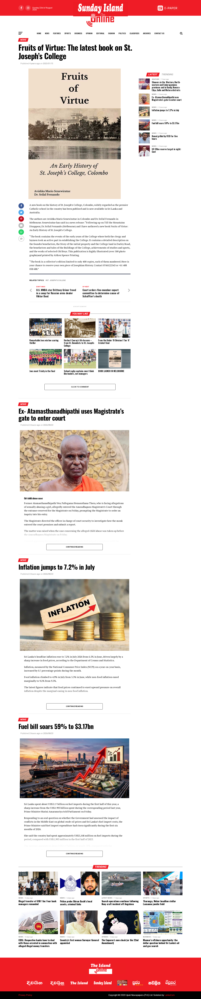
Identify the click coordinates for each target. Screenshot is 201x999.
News (47, 33)
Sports (67, 33)
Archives (147, 33)
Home (39, 33)
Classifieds (134, 33)
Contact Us (159, 33)
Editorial (100, 33)
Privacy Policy (25, 995)
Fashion (111, 33)
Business (78, 33)
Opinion (89, 33)
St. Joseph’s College (56, 280)
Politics (122, 33)
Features (57, 33)
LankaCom (170, 995)
